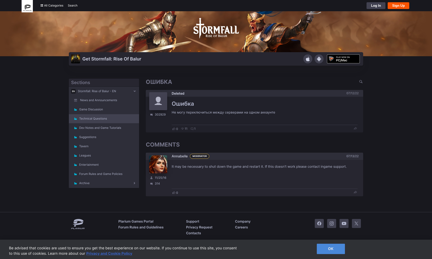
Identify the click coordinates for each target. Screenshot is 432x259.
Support (192, 221)
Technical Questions (93, 119)
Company (242, 221)
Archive (84, 183)
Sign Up (398, 5)
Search (73, 5)
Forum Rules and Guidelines (141, 227)
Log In (376, 5)
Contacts (193, 233)
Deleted (178, 93)
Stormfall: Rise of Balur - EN (97, 91)
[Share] (355, 128)
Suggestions (87, 137)
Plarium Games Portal (135, 221)
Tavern (83, 146)
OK (330, 248)
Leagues (85, 155)
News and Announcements (98, 100)
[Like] (174, 129)
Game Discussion (91, 109)
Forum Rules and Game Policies (100, 174)
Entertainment (89, 165)
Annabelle (180, 156)
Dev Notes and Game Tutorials (100, 128)
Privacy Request (199, 227)
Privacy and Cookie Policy (109, 253)
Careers (241, 227)
